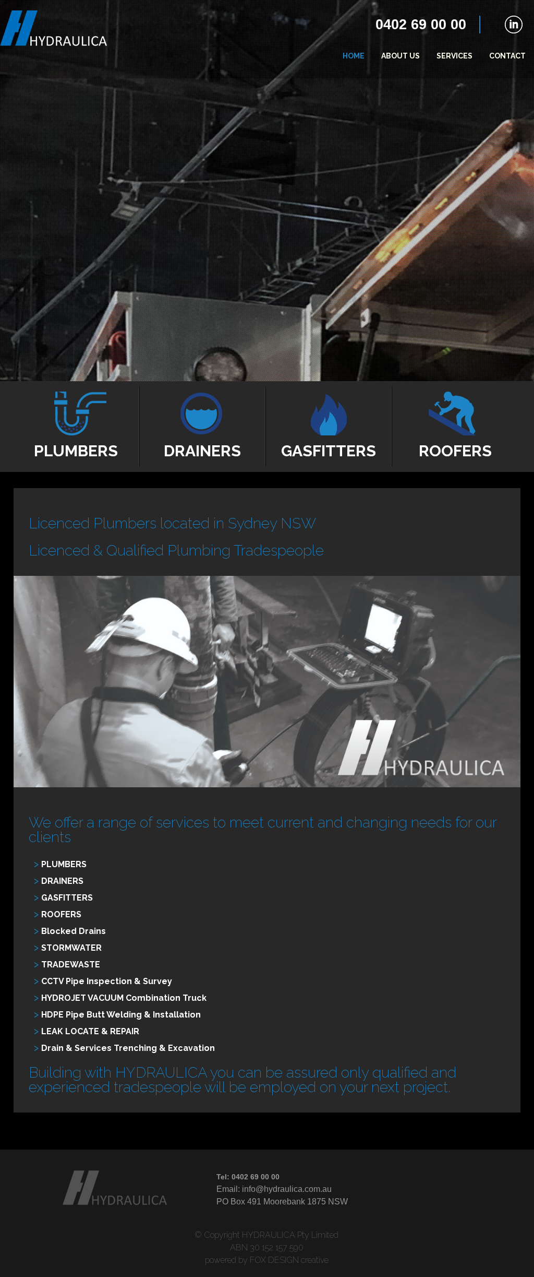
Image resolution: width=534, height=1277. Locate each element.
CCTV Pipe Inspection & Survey (106, 981)
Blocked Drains (73, 931)
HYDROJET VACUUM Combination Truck (124, 998)
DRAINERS (62, 881)
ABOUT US (400, 56)
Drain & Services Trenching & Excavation (128, 1048)
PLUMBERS (64, 864)
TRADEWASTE (70, 964)
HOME (354, 56)
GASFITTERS (67, 898)
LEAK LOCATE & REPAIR (90, 1031)
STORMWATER (71, 948)
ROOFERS (61, 914)
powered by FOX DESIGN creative (267, 1260)
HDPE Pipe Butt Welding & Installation (121, 1015)
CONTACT (507, 56)
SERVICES (454, 56)
